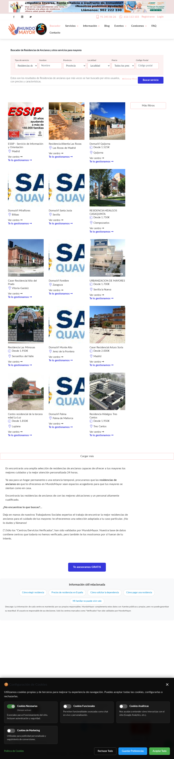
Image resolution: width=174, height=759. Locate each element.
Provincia (67, 60)
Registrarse (148, 16)
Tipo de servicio (22, 60)
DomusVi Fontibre (59, 280)
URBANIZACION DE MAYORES (107, 280)
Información (90, 26)
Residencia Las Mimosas (21, 347)
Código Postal (142, 60)
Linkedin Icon (22, 16)
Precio (114, 60)
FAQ (153, 26)
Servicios (70, 26)
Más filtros (148, 105)
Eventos (119, 26)
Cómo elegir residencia (33, 593)
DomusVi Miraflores (19, 210)
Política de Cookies (14, 751)
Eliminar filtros (130, 79)
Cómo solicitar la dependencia (104, 593)
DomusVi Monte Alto (60, 347)
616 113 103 (131, 17)
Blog (107, 26)
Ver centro (14, 157)
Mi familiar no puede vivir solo (87, 601)
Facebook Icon (13, 16)
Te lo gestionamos (19, 160)
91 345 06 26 (108, 17)
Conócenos (137, 26)
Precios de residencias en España (67, 593)
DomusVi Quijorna (100, 144)
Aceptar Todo (160, 751)
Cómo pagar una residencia (139, 593)
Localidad (92, 60)
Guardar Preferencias (133, 751)
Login (160, 16)
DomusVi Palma (57, 414)
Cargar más (87, 456)
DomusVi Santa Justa (60, 210)
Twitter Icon (30, 16)
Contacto (55, 32)
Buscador (55, 26)
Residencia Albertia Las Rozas (65, 144)
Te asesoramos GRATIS (87, 567)
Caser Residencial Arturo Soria (106, 347)
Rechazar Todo (105, 751)
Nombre (42, 60)
